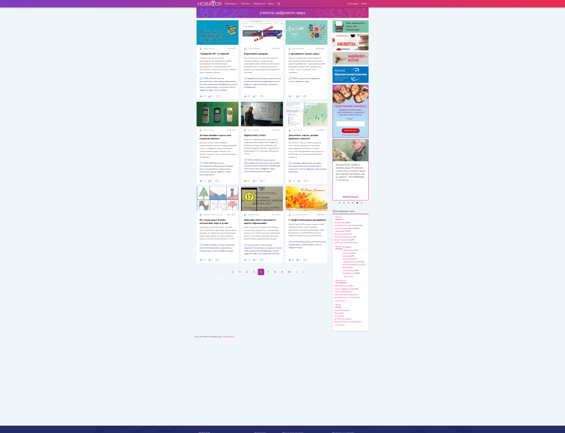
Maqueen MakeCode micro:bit (346, 322)
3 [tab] (348, 202)
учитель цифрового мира (299, 81)
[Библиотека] (351, 42)
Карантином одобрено (256, 53)
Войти (364, 3)
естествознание (349, 270)
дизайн (323, 169)
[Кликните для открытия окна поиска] (278, 3)
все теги (348, 276)
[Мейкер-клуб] (351, 58)
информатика (230, 81)
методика (203, 84)
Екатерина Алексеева (300, 215)
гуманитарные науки (351, 262)
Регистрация (353, 3)
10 (290, 272)
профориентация (350, 273)
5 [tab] (357, 202)
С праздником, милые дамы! (304, 53)
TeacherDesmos (340, 310)
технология (223, 87)
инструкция (293, 172)
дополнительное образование (212, 81)
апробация (262, 84)
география (296, 163)
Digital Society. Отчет (255, 135)
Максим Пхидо (208, 48)
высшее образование (342, 240)
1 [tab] (339, 202)
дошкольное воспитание (254, 248)
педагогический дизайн (298, 166)
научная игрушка (341, 319)
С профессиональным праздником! (307, 220)
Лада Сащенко (297, 130)
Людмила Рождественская (212, 215)
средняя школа (211, 169)
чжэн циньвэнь (229, 336)
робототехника (264, 171)
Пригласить (350, 131)
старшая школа (211, 87)
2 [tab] (344, 202)
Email (349, 119)
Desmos (337, 313)
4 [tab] (352, 202)
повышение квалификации (219, 84)
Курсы (271, 3)
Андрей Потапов (253, 215)
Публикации (231, 3)
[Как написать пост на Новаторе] (351, 26)
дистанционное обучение (269, 253)
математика (229, 245)
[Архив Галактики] (351, 74)
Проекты (245, 3)
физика (345, 267)
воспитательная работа (301, 242)
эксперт (337, 316)
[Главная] (210, 3)
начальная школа (251, 166)
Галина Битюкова (253, 48)
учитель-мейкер (220, 90)
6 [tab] (361, 202)
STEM (205, 78)
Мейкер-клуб (259, 3)
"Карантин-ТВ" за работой (214, 53)
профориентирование (343, 237)
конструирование (207, 175)
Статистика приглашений (350, 135)
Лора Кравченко (298, 48)
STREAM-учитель (216, 78)
